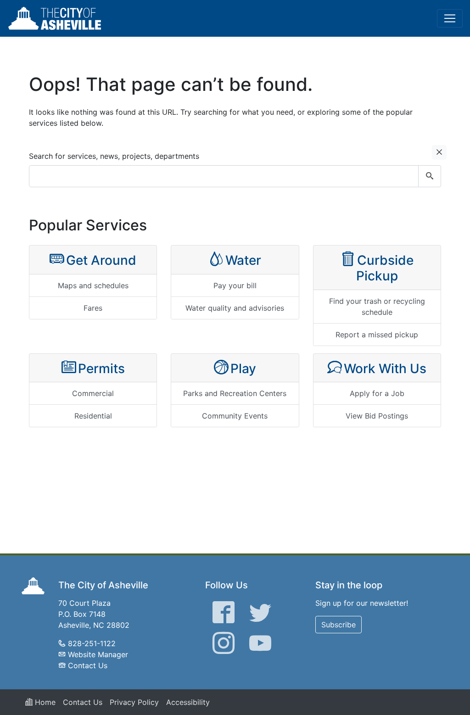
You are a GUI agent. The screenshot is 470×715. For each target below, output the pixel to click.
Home (44, 702)
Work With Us (385, 368)
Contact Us (87, 665)
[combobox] (235, 176)
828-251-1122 (92, 643)
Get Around (101, 260)
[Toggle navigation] (450, 18)
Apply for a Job (377, 393)
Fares (93, 308)
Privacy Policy (134, 702)
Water (243, 260)
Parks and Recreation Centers (234, 393)
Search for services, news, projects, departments (114, 156)
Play (243, 368)
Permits (101, 368)
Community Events (235, 415)
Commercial (93, 393)
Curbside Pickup (385, 268)
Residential (93, 415)
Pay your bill (235, 285)
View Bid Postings (377, 415)
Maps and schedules (93, 285)
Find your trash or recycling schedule (377, 306)
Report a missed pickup (377, 334)
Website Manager (98, 654)
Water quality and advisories (234, 308)
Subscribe (338, 624)
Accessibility (188, 702)
